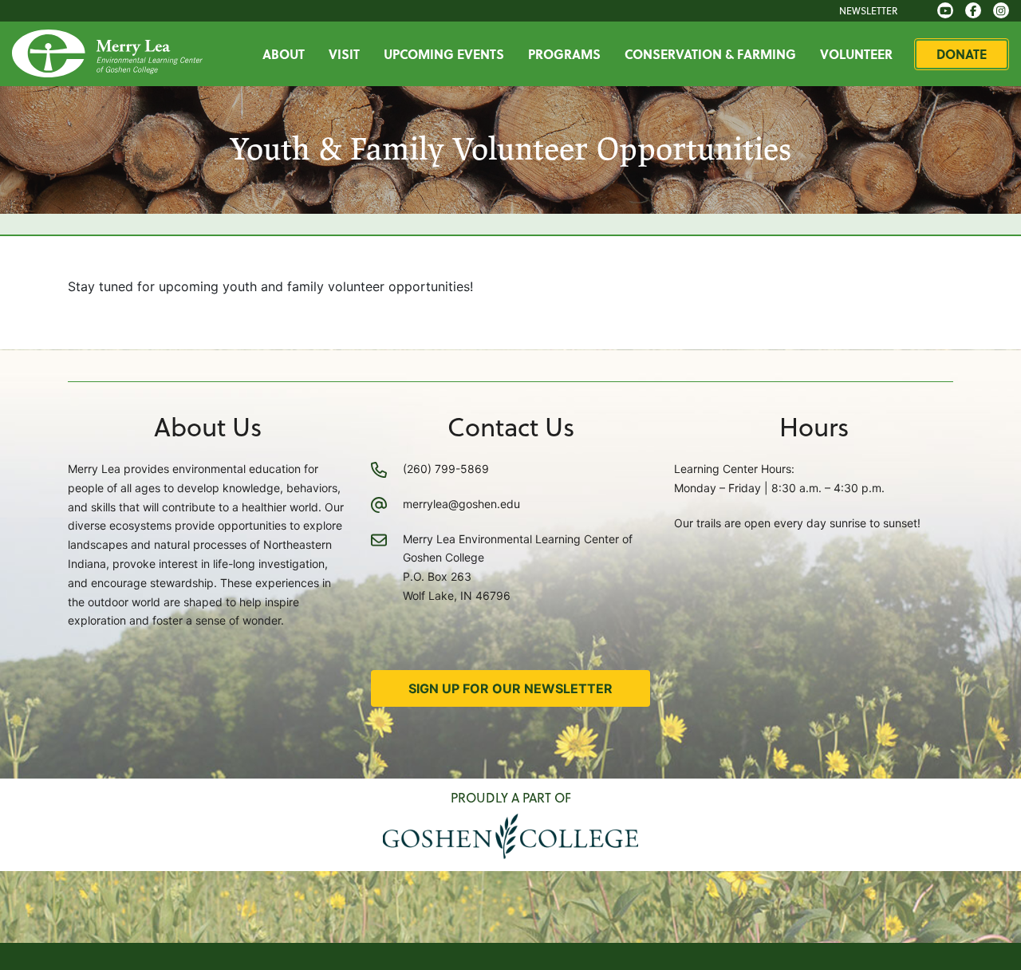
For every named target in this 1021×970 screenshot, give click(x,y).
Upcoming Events (444, 54)
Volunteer (856, 54)
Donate (961, 54)
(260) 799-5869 (446, 468)
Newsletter (868, 11)
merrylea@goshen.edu (461, 504)
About (283, 54)
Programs (564, 54)
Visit (344, 54)
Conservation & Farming (710, 54)
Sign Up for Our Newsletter (510, 688)
